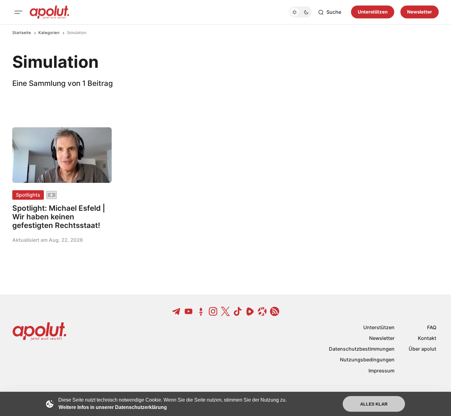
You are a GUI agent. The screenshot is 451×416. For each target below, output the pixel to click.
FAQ (431, 327)
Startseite (21, 32)
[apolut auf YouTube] (188, 311)
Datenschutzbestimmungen (362, 349)
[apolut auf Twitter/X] (225, 311)
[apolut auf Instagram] (213, 311)
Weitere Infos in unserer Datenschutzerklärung (113, 407)
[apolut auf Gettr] (201, 311)
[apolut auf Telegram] (176, 311)
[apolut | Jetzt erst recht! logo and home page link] (49, 12)
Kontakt (427, 338)
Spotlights (28, 195)
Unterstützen (372, 12)
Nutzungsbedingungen (367, 359)
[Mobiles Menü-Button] (18, 12)
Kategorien (49, 32)
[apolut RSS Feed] (274, 311)
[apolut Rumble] (250, 311)
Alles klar (373, 404)
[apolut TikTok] (237, 311)
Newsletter (419, 12)
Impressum (381, 371)
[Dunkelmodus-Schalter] (300, 12)
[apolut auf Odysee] (262, 311)
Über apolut (422, 349)
